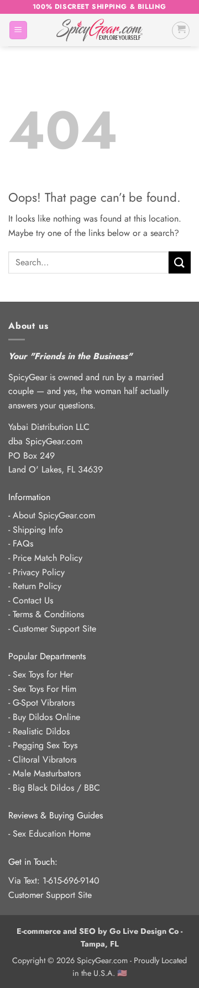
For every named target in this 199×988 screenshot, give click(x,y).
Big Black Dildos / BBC (56, 787)
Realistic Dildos (41, 731)
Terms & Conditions (48, 614)
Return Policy (37, 586)
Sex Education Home (52, 833)
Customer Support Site (54, 628)
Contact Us (33, 600)
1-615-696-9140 (71, 880)
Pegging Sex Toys (45, 745)
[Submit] (180, 262)
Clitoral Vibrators (44, 759)
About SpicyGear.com (54, 515)
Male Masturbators (47, 773)
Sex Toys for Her (43, 674)
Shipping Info (38, 529)
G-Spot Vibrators (44, 702)
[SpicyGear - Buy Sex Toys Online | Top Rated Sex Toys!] (99, 30)
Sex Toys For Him (44, 688)
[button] (18, 30)
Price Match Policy (47, 557)
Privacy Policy (39, 572)
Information (29, 497)
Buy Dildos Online (46, 717)
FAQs (23, 543)
